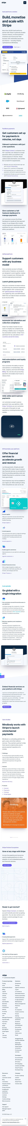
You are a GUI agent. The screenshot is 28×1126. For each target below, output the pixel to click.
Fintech (17, 1013)
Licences (4, 1095)
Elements (4, 1003)
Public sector (18, 1033)
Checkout (4, 993)
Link (3, 1015)
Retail (16, 1035)
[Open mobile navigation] (24, 2)
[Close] (25, 1119)
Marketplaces (18, 1001)
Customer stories (6, 1077)
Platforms (17, 1005)
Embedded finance (20, 993)
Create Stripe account (9, 922)
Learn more (6, 865)
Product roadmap (19, 1075)
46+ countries (17, 611)
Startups (17, 985)
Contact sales (7, 47)
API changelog (18, 1063)
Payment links (5, 1019)
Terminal (6, 792)
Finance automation (20, 995)
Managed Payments (7, 1017)
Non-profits (18, 1027)
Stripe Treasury (6, 573)
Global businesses (19, 997)
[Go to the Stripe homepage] (4, 975)
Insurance (17, 1021)
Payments (6, 790)
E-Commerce (18, 991)
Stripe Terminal (7, 406)
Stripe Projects (19, 1067)
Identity (4, 1009)
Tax (3, 1033)
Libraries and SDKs (19, 1065)
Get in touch (5, 926)
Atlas (3, 985)
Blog (3, 1079)
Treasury (4, 1037)
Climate (4, 995)
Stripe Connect (10, 150)
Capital (4, 991)
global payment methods (12, 291)
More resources (6, 1101)
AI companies (18, 1009)
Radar (3, 1025)
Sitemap (4, 1097)
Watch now (6, 706)
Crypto (4, 999)
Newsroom (18, 1079)
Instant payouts (6, 541)
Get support (5, 1106)
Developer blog (19, 1069)
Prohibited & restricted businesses (5, 1091)
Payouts (4, 1023)
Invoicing (4, 1011)
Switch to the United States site (10, 1122)
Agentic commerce (7, 556)
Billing (3, 989)
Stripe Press (18, 1081)
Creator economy (19, 1011)
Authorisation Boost (7, 987)
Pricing (4, 983)
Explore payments (7, 943)
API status (17, 1061)
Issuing (4, 1013)
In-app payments (19, 999)
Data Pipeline (5, 1001)
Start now (16, 47)
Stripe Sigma (7, 794)
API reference (18, 1059)
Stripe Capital (6, 522)
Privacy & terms (6, 1087)
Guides (4, 1075)
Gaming (17, 1015)
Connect (6, 788)
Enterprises (18, 983)
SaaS (16, 1007)
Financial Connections (12, 176)
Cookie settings (6, 1099)
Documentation (19, 1057)
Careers (17, 1077)
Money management (20, 1003)
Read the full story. (7, 781)
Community (5, 1081)
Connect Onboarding (11, 166)
